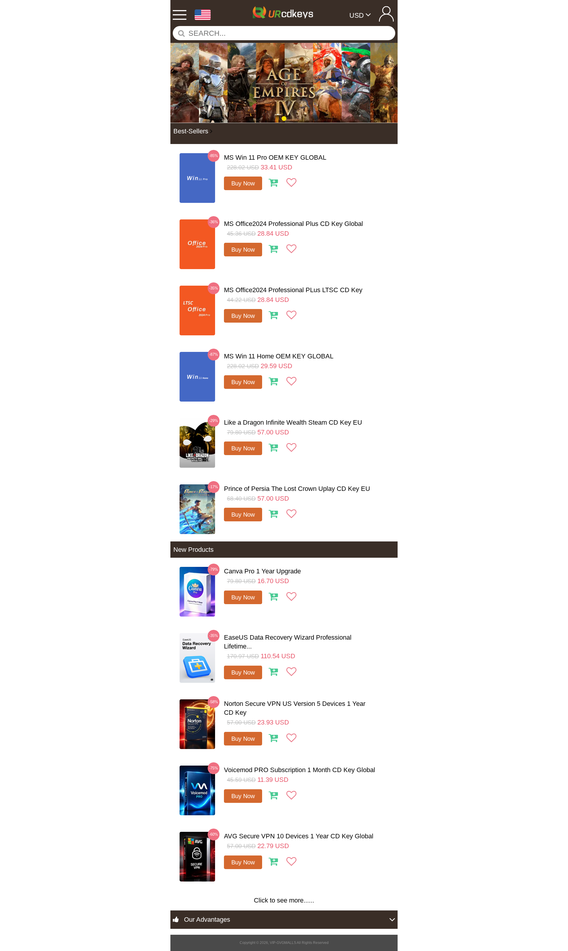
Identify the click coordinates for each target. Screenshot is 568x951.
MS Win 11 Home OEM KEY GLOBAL (278, 356)
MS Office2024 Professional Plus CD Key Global (293, 223)
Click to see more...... (284, 900)
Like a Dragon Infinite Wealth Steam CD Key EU (293, 422)
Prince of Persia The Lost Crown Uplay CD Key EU (297, 488)
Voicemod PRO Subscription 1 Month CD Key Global (299, 770)
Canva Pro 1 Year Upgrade (262, 571)
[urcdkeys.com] (283, 11)
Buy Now (243, 183)
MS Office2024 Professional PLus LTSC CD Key (293, 290)
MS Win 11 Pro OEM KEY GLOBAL (275, 157)
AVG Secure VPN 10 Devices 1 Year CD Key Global (298, 836)
